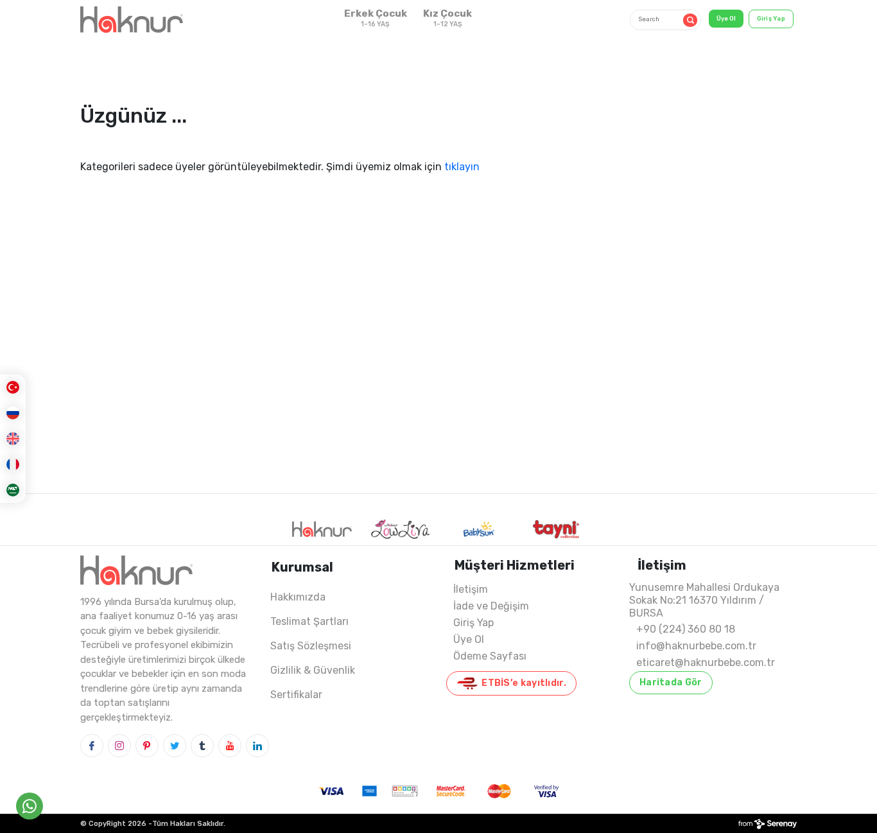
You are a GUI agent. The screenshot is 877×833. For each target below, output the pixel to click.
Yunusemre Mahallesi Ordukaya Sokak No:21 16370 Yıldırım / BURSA (704, 600)
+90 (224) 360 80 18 (685, 629)
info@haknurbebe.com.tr (696, 646)
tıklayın (462, 167)
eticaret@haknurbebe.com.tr (705, 662)
